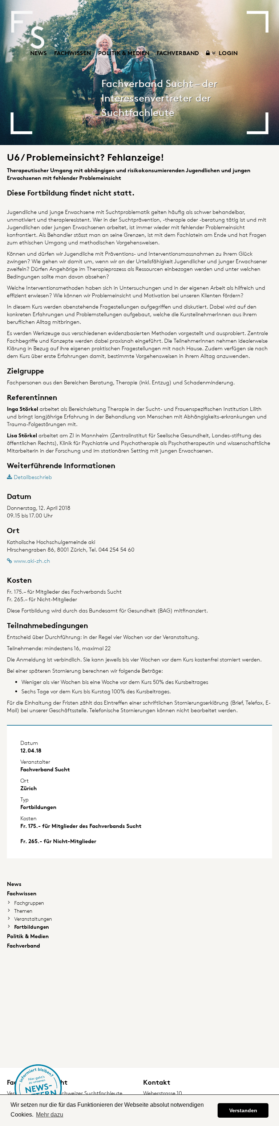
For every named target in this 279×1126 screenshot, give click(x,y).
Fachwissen (72, 53)
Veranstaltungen (33, 919)
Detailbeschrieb (33, 477)
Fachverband (178, 53)
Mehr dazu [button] (49, 1114)
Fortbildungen (31, 927)
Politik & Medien (123, 53)
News (38, 53)
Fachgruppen (29, 903)
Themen (23, 911)
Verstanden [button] (243, 1110)
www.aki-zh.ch (32, 560)
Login (227, 53)
